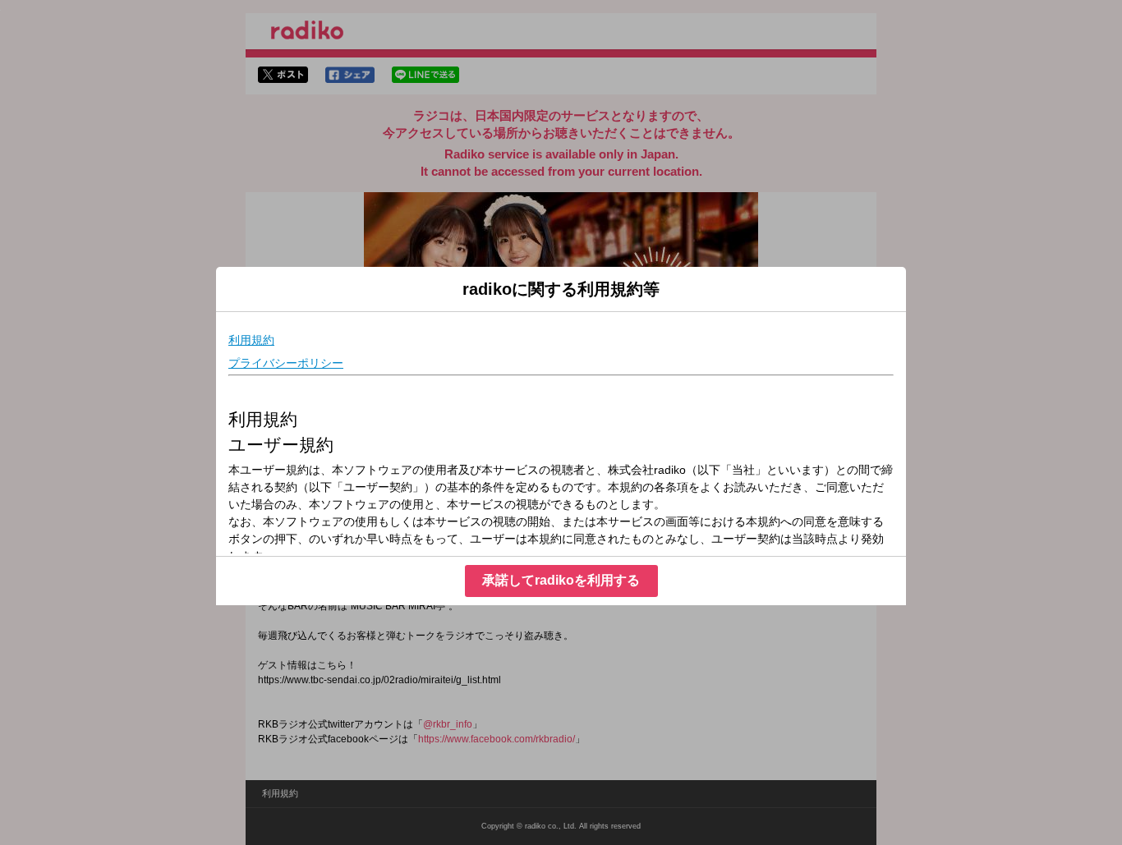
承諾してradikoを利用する (561, 580)
